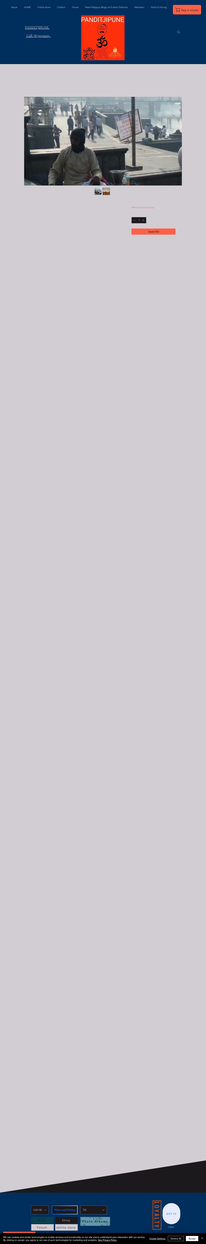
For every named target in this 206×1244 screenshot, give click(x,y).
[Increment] (143, 220)
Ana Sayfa (37, 85)
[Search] (178, 32)
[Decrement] (134, 220)
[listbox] (40, 1210)
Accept (192, 1238)
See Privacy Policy (107, 1240)
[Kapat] (202, 1238)
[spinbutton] (138, 220)
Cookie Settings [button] (157, 1238)
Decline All (176, 1238)
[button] (40, 1210)
